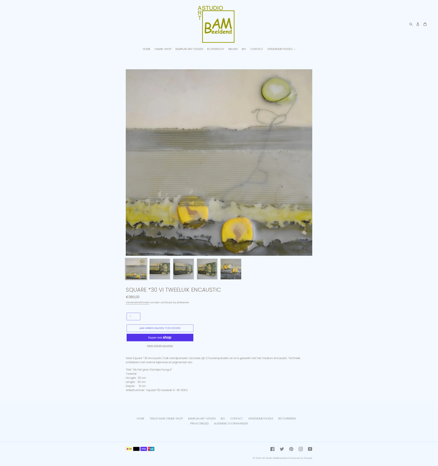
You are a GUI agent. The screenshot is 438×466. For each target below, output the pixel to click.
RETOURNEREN (287, 418)
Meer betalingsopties (160, 345)
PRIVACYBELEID (199, 423)
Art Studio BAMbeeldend (275, 458)
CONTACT (236, 418)
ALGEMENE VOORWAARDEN (231, 423)
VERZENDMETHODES (260, 418)
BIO (223, 418)
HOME (140, 418)
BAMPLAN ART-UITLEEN (202, 418)
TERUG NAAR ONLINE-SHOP (166, 418)
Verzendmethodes (138, 302)
